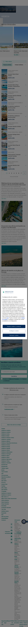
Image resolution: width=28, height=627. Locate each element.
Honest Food (4, 484)
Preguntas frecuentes (7, 532)
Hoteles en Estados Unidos (7, 437)
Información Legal (17, 520)
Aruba (15, 559)
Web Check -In (4, 496)
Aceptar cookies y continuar (14, 326)
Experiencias (4, 464)
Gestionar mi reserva (6, 493)
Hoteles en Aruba (5, 434)
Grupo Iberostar (5, 504)
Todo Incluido (4, 471)
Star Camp (3, 480)
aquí (8, 317)
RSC (2, 514)
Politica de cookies (12, 622)
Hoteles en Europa (5, 444)
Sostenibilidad (4, 518)
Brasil (15, 556)
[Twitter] (11, 527)
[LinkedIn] (11, 542)
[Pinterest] (11, 536)
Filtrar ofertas (8, 61)
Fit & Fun (3, 482)
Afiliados (8, 621)
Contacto (3, 520)
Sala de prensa (4, 516)
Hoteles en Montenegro (6, 452)
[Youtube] (11, 533)
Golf (2, 473)
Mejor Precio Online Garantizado (9, 498)
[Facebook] (11, 524)
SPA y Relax (4, 487)
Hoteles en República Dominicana (9, 443)
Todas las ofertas (7, 64)
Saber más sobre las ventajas (14, 424)
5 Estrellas (3, 491)
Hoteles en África (5, 455)
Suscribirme (14, 376)
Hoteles (3, 428)
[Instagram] (11, 539)
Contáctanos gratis (8, 409)
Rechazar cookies (14, 335)
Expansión (3, 513)
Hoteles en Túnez (5, 461)
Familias (3, 486)
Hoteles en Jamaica (6, 439)
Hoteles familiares (19, 64)
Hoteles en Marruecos (6, 459)
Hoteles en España (5, 448)
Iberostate (3, 505)
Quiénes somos (5, 511)
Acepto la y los (14, 379)
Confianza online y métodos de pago (21, 623)
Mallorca (16, 543)
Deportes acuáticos (6, 477)
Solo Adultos (4, 489)
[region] (14, 313)
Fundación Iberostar (6, 507)
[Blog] (11, 530)
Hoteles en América (5, 430)
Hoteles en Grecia (5, 450)
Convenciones (4, 475)
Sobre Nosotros (5, 500)
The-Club (3, 509)
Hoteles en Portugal (6, 453)
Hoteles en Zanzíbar (6, 462)
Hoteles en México (5, 441)
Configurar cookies (14, 330)
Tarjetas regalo (4, 468)
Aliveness (3, 478)
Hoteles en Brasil (5, 435)
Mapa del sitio (2, 622)
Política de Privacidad (14, 379)
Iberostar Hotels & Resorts (26, 622)
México (16, 552)
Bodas (2, 470)
